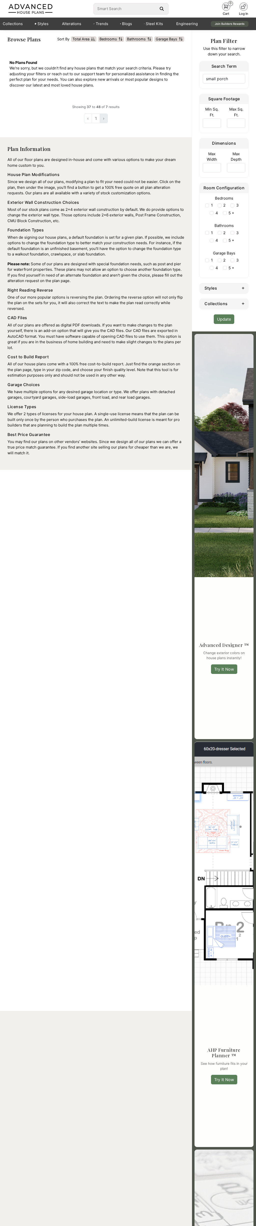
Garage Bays (166, 39)
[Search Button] (161, 9)
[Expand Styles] (243, 287)
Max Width (212, 156)
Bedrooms (108, 39)
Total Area (81, 39)
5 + (231, 213)
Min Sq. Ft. (211, 112)
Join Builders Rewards (229, 24)
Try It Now (224, 669)
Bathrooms (136, 39)
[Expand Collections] (243, 303)
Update (224, 319)
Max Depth (236, 156)
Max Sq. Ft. (236, 112)
